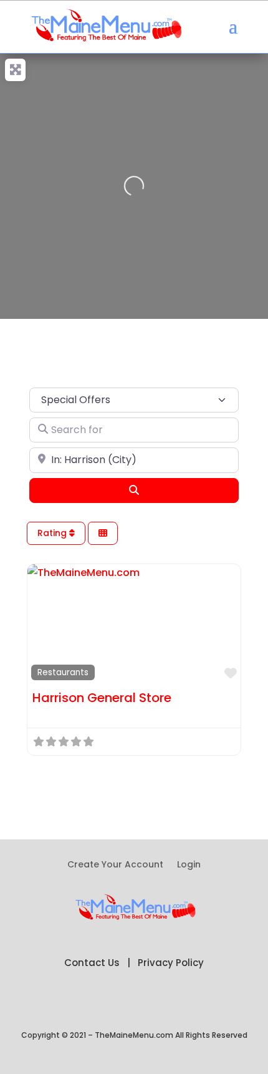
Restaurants (63, 672)
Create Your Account (115, 865)
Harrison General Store (101, 697)
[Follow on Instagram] (184, 1003)
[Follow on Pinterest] (134, 1003)
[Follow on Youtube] (159, 1003)
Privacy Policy (171, 962)
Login (189, 865)
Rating (53, 533)
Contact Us (92, 962)
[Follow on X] (109, 1003)
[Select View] (103, 533)
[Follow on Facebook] (84, 1003)
